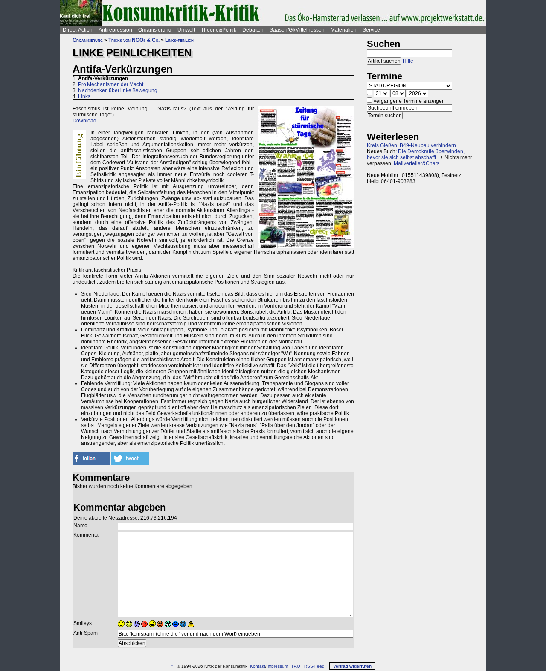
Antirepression (115, 30)
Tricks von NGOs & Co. (134, 40)
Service (371, 30)
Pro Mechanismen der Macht (110, 84)
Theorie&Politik (218, 30)
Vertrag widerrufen (352, 666)
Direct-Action (78, 30)
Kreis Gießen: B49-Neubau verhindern (411, 145)
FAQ (296, 666)
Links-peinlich (179, 40)
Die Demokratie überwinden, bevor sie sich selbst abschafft (416, 154)
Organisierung (154, 30)
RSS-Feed (314, 666)
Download (84, 121)
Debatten (253, 30)
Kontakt (257, 666)
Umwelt (186, 30)
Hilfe (408, 61)
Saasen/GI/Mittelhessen (297, 30)
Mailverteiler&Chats (416, 163)
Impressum (277, 666)
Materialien (344, 30)
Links (84, 96)
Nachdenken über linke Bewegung (117, 90)
